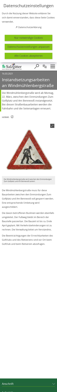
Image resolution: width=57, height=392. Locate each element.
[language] (44, 66)
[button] (28, 149)
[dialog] (28, 31)
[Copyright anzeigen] (51, 172)
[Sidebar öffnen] (52, 66)
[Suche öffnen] (36, 66)
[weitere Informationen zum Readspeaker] (12, 117)
